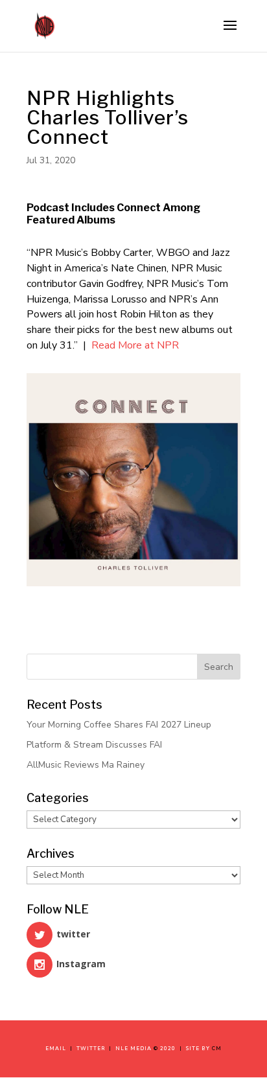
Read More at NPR (135, 345)
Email (57, 1048)
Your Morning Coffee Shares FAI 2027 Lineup (119, 724)
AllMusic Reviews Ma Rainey (86, 765)
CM (217, 1048)
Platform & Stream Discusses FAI (94, 745)
